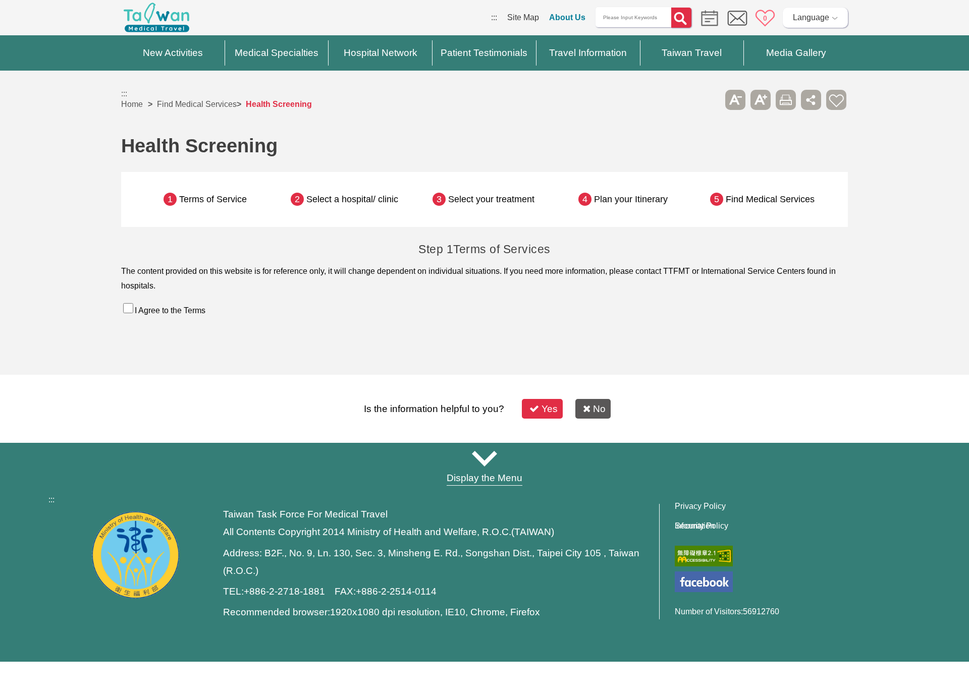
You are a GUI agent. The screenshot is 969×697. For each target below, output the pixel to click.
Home (132, 104)
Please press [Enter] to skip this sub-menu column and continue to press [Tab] (710, 100)
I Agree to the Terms (170, 310)
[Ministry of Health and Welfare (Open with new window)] (135, 596)
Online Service (737, 18)
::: (494, 17)
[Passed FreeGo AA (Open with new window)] (704, 556)
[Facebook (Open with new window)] (704, 582)
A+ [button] (760, 100)
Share (811, 100)
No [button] (599, 408)
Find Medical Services (197, 104)
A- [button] (735, 100)
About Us (567, 17)
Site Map (523, 17)
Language (811, 17)
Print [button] (786, 100)
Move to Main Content (39, 17)
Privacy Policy (700, 506)
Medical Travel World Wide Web (156, 20)
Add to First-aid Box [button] (836, 100)
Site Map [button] (484, 458)
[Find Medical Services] (707, 17)
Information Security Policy (701, 526)
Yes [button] (550, 408)
